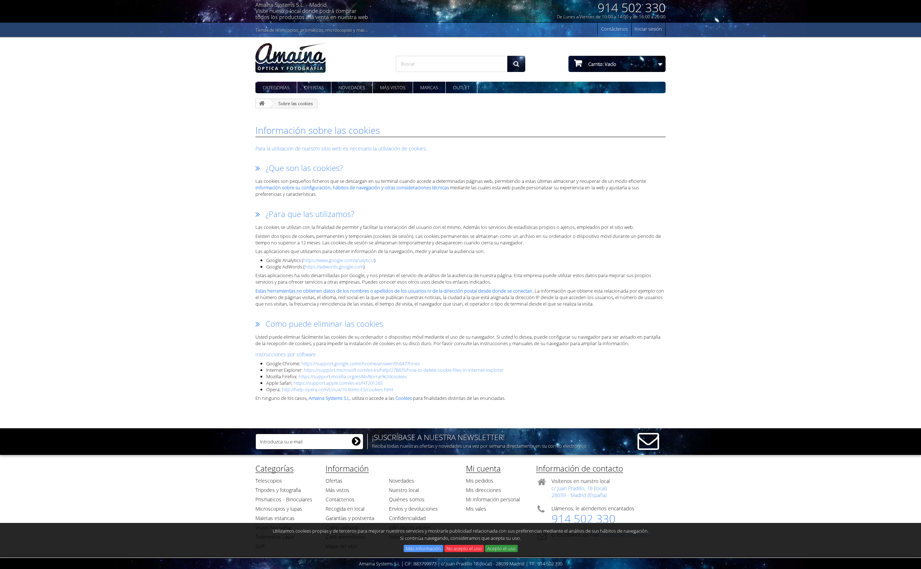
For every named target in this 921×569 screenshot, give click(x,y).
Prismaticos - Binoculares (283, 499)
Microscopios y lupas (278, 508)
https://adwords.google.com (334, 266)
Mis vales (476, 508)
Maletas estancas (275, 518)
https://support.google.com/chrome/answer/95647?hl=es (360, 363)
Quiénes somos (407, 499)
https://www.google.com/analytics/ (338, 260)
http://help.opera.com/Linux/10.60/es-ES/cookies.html (337, 389)
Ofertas (314, 87)
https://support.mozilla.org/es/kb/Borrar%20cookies (353, 376)
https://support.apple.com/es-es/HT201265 (338, 383)
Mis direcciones (483, 490)
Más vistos (392, 87)
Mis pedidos (479, 480)
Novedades (352, 87)
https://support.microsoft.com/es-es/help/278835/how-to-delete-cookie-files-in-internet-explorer (404, 370)
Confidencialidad (407, 518)
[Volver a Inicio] (263, 103)
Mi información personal (493, 499)
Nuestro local (404, 490)
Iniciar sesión (648, 29)
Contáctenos (614, 29)
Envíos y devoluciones (413, 508)
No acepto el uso (464, 548)
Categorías (276, 87)
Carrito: (601, 64)
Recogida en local (345, 508)
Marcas (429, 87)
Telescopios (268, 480)
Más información (423, 548)
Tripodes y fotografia (278, 490)
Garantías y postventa (350, 518)
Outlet (461, 87)
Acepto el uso (501, 548)
